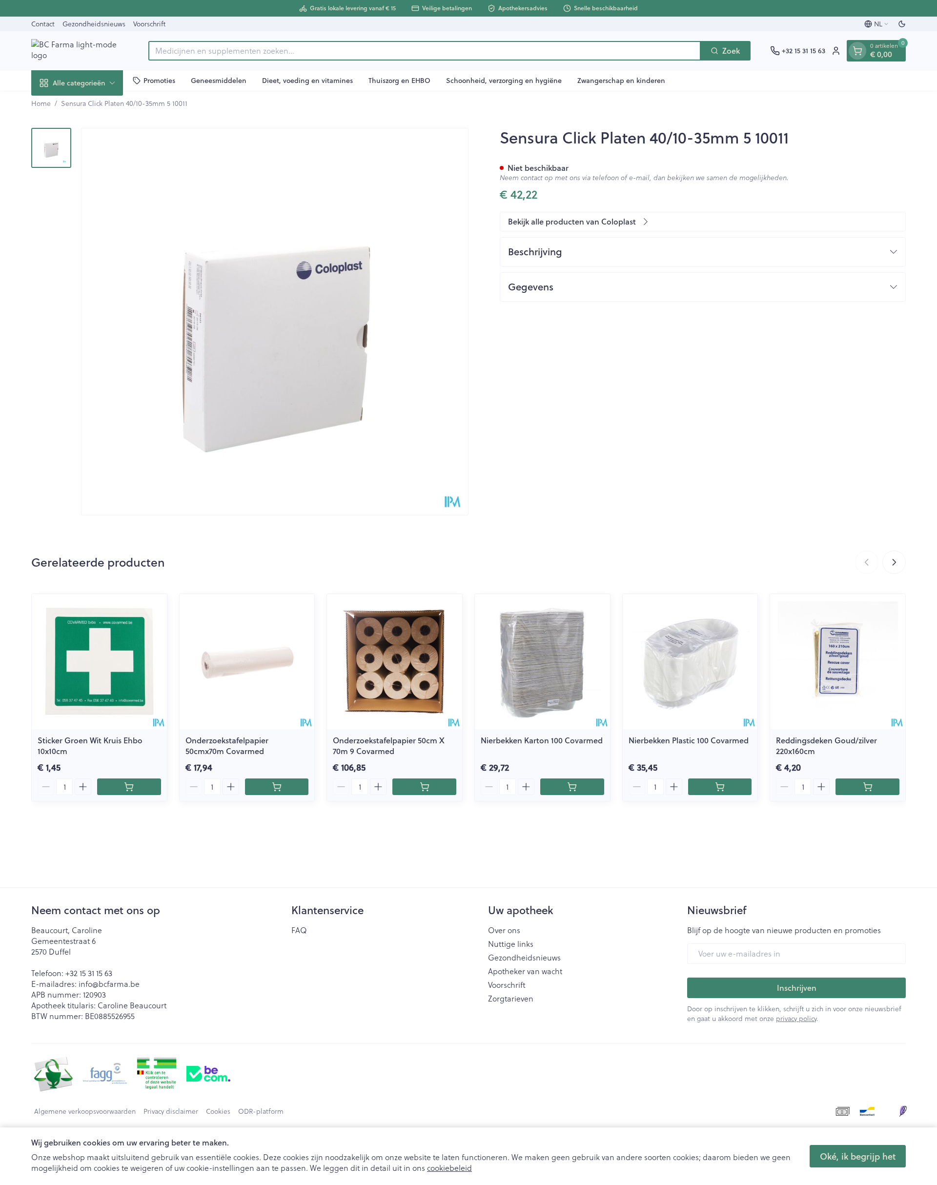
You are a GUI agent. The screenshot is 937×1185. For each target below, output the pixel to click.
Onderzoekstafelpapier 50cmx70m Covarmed (226, 745)
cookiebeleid (449, 1167)
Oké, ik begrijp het (858, 1156)
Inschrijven (796, 987)
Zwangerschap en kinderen (621, 80)
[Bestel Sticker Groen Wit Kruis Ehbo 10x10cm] (129, 786)
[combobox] (424, 51)
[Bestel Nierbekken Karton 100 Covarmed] (572, 786)
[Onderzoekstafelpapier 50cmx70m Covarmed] (247, 661)
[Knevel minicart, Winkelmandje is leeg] (857, 51)
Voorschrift (149, 24)
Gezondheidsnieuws (93, 24)
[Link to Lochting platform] (903, 1111)
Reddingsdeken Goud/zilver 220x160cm (826, 745)
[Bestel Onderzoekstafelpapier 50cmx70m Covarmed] (277, 786)
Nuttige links (510, 944)
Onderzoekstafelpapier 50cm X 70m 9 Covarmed (389, 745)
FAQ (299, 930)
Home (41, 103)
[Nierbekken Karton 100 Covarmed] (542, 661)
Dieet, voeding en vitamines (307, 80)
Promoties (159, 80)
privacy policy (796, 1018)
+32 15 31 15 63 (88, 973)
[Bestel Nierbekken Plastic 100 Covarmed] (720, 786)
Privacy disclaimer (170, 1111)
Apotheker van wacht (525, 971)
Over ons (504, 930)
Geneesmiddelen (218, 80)
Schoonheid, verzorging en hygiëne (504, 80)
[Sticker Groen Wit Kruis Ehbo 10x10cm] (99, 661)
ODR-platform (261, 1111)
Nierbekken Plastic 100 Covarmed (689, 740)
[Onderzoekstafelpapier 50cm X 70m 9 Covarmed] (394, 661)
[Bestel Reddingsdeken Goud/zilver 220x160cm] (867, 786)
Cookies (218, 1111)
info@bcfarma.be (109, 983)
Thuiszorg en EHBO (399, 80)
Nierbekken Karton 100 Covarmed (542, 740)
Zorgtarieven (510, 998)
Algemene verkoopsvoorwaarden (85, 1111)
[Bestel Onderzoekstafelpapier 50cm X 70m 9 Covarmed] (424, 786)
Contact (43, 24)
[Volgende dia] (894, 562)
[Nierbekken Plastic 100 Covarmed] (690, 661)
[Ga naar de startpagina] (80, 50)
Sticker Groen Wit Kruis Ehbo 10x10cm (90, 745)
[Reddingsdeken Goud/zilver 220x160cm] (837, 661)
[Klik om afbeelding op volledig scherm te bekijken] (274, 321)
